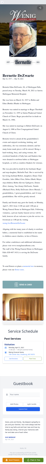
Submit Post (23, 409)
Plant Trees (32, 359)
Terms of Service (29, 454)
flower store (19, 269)
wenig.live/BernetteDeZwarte (14, 223)
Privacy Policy (17, 454)
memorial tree (28, 266)
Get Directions (13, 359)
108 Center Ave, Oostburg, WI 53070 (22, 354)
